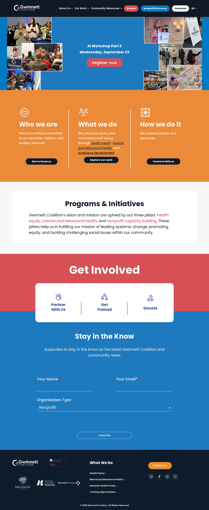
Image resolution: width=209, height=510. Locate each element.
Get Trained (104, 307)
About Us (64, 8)
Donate (131, 8)
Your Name (48, 379)
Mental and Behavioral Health (107, 479)
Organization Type (54, 399)
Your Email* (127, 379)
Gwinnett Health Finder (104, 486)
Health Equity (98, 473)
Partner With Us (58, 307)
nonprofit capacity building (132, 220)
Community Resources (105, 8)
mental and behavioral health (69, 220)
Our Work (80, 8)
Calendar (180, 8)
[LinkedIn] (167, 476)
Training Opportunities (103, 492)
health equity (101, 143)
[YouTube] (175, 476)
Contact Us (160, 465)
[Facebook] (159, 476)
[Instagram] (151, 476)
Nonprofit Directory (155, 8)
